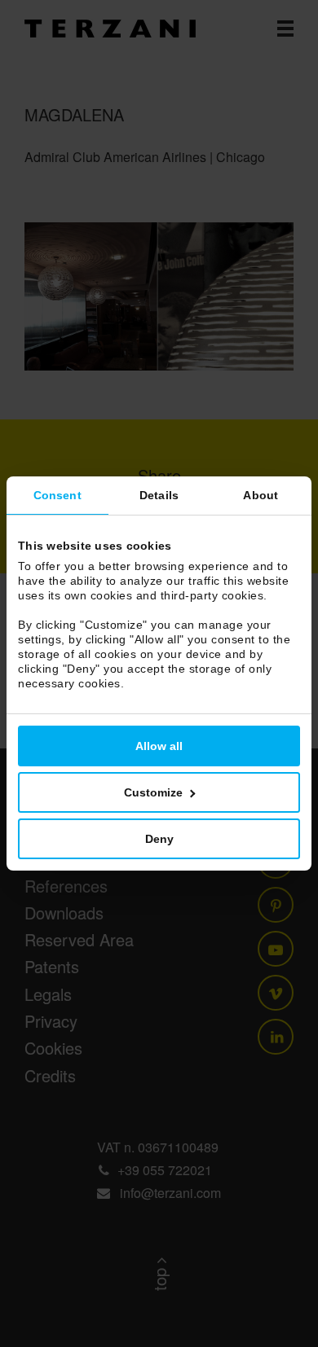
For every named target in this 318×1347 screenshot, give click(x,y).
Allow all (159, 745)
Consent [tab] (57, 495)
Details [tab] (159, 495)
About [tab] (260, 495)
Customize (153, 792)
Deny (159, 838)
